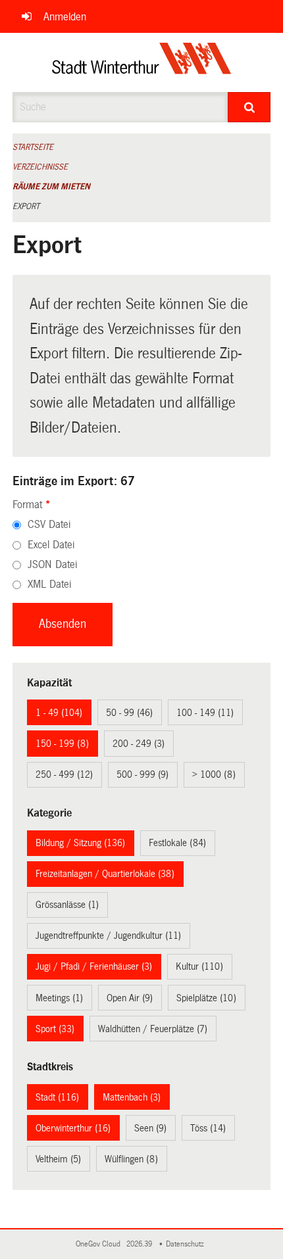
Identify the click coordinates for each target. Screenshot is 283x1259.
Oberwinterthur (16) (73, 1128)
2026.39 (140, 1244)
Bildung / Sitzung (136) (80, 843)
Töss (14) (208, 1128)
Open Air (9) (130, 998)
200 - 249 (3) (139, 743)
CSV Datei (49, 524)
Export (26, 206)
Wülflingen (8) (131, 1159)
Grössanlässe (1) (67, 904)
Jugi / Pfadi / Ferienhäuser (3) (94, 966)
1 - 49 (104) (59, 712)
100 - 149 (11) (205, 712)
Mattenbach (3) (132, 1097)
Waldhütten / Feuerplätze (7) (152, 1029)
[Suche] (249, 107)
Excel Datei (51, 544)
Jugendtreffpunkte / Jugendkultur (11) (108, 935)
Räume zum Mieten (51, 186)
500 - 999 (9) (142, 774)
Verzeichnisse (40, 167)
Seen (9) (150, 1128)
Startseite (33, 147)
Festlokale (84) (177, 843)
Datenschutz (187, 1244)
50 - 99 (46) (129, 712)
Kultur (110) (199, 966)
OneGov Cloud (100, 1244)
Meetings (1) (59, 998)
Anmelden (64, 16)
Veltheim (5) (58, 1159)
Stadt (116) (57, 1097)
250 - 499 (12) (64, 774)
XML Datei (49, 584)
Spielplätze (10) (206, 998)
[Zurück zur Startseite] (142, 62)
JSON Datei (52, 564)
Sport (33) (55, 1029)
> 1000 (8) (214, 774)
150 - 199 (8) (62, 743)
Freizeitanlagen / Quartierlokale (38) (105, 873)
